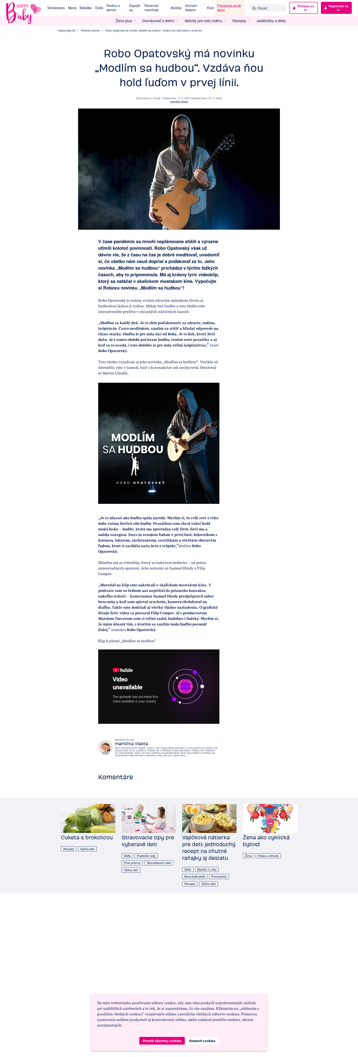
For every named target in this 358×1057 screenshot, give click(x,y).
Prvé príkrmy (132, 863)
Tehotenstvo (56, 7)
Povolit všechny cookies (162, 1040)
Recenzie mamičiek (151, 7)
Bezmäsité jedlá (194, 876)
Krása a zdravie (268, 856)
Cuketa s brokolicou (87, 837)
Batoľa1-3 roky (206, 869)
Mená (72, 7)
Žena (248, 856)
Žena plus (124, 20)
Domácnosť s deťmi (158, 20)
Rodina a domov (113, 7)
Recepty (239, 20)
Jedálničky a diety (271, 20)
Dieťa (99, 7)
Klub (210, 7)
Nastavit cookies (202, 1040)
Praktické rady (146, 856)
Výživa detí (87, 849)
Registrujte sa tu (338, 8)
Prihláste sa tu (305, 8)
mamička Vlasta (179, 101)
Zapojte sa (134, 7)
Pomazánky (219, 876)
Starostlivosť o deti (159, 863)
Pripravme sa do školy (229, 7)
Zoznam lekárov (191, 7)
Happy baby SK (66, 30)
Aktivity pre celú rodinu (203, 20)
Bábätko (86, 7)
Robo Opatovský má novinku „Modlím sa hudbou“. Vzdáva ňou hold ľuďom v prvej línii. (154, 30)
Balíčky (176, 7)
